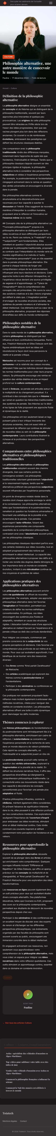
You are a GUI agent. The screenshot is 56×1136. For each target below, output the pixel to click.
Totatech (8, 1113)
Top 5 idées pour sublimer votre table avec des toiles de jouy (27, 1063)
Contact (23, 1121)
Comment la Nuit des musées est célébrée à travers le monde (26, 1089)
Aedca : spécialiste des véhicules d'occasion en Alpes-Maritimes (27, 1054)
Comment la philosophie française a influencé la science (28, 1080)
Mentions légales (10, 1121)
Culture (8, 57)
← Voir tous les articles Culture (17, 1023)
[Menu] (50, 3)
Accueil (5, 88)
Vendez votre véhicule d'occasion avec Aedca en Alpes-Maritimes (27, 1072)
